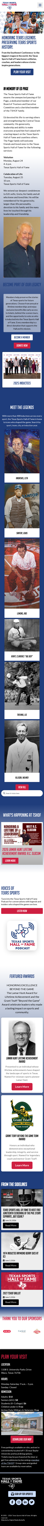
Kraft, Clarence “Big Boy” (22, 656)
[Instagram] (19, 1502)
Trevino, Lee (22, 714)
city (19, 425)
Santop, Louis (21, 533)
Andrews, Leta (22, 478)
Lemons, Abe (22, 613)
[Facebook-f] (12, 1502)
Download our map (22, 1439)
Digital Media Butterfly (17, 1520)
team (14, 425)
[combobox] (22, 793)
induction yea (30, 425)
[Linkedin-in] (25, 1502)
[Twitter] (32, 1502)
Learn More (22, 1086)
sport (8, 425)
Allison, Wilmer (22, 777)
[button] (2, 841)
